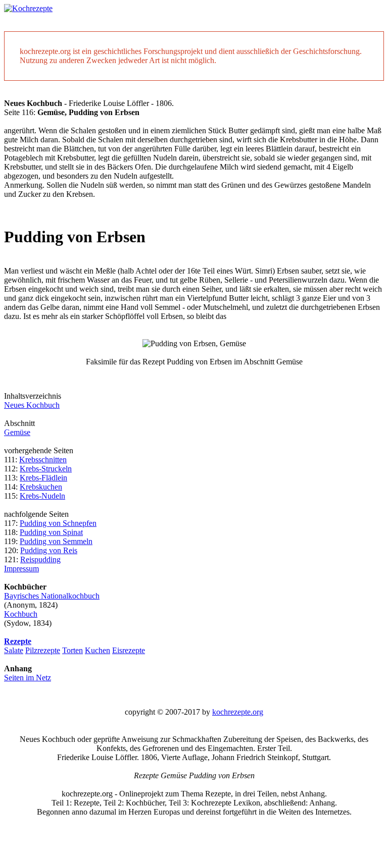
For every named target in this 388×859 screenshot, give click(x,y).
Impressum (21, 568)
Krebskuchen (41, 486)
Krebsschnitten (43, 459)
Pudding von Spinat (51, 532)
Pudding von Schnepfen (58, 523)
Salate (13, 650)
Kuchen (97, 650)
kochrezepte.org (237, 712)
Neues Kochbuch (32, 405)
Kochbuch (20, 614)
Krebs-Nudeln (42, 496)
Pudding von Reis (48, 550)
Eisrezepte (128, 650)
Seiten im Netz (27, 677)
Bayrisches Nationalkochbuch (52, 596)
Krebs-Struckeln (46, 468)
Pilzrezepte (42, 650)
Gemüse (17, 432)
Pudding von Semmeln (56, 541)
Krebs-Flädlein (43, 477)
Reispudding (40, 559)
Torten (72, 650)
